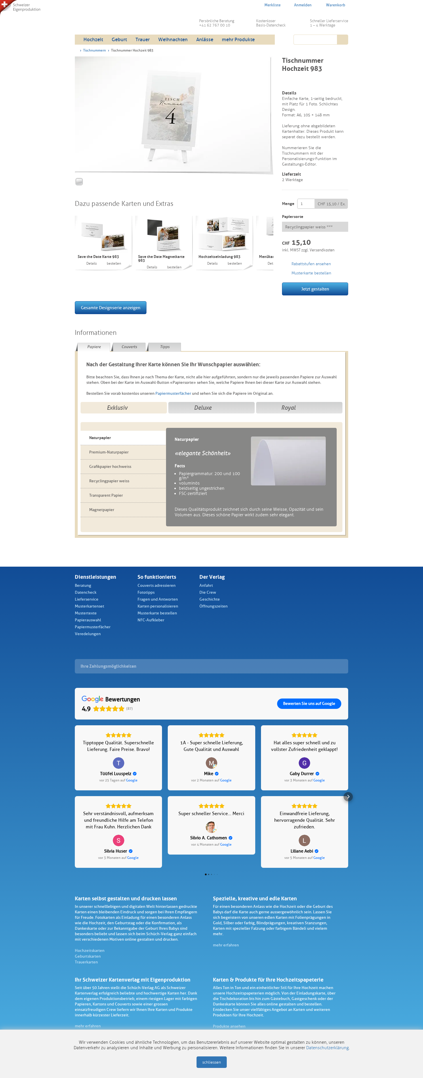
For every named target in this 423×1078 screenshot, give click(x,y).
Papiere (94, 346)
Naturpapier (100, 437)
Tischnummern (94, 50)
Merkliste (272, 5)
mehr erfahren (226, 945)
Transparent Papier (106, 495)
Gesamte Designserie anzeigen (110, 307)
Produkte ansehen (229, 1026)
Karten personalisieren (158, 606)
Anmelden (303, 5)
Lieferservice (86, 599)
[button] (74, 796)
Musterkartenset (89, 606)
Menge (288, 203)
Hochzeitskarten (89, 950)
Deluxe (203, 407)
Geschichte (209, 599)
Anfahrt (206, 585)
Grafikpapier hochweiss (110, 466)
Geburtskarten (88, 956)
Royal (288, 407)
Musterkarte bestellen (157, 613)
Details (91, 263)
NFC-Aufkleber (151, 620)
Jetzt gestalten (315, 289)
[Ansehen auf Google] (118, 763)
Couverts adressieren (157, 585)
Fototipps (146, 592)
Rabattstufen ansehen (311, 263)
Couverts (129, 346)
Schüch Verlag (119, 20)
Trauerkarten (86, 962)
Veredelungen (88, 633)
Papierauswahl (88, 620)
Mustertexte (86, 613)
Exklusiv (117, 407)
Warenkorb (335, 5)
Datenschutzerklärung (327, 1047)
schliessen (211, 1062)
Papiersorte (292, 216)
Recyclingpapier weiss (109, 481)
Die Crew (207, 592)
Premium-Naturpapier (109, 452)
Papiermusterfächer (173, 393)
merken (286, 82)
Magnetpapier (101, 509)
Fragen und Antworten (158, 599)
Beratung (83, 585)
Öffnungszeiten (213, 606)
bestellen (114, 263)
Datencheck (85, 592)
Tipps (164, 346)
